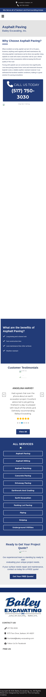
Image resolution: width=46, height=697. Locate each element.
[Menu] (3, 16)
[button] (17, 423)
